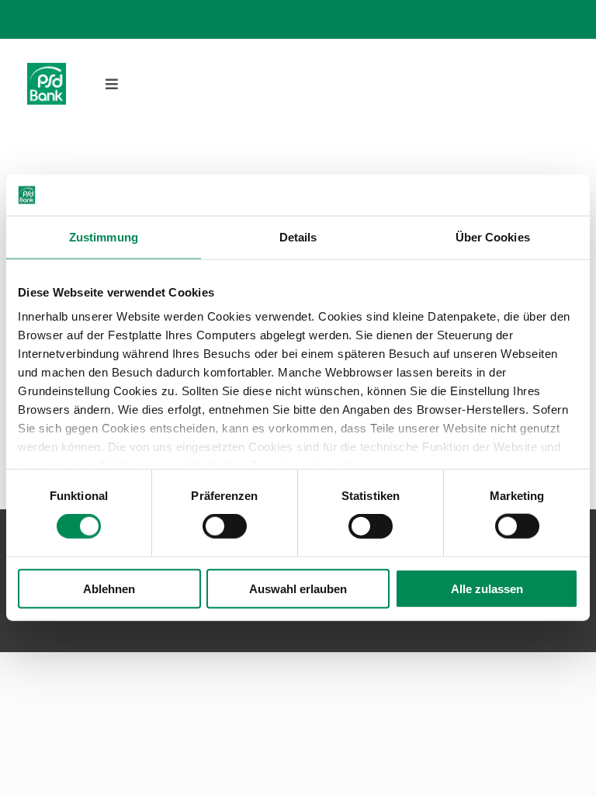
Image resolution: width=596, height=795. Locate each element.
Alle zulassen (487, 588)
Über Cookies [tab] (493, 236)
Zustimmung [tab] (103, 236)
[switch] (225, 526)
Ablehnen (109, 588)
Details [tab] (298, 236)
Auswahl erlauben (298, 588)
